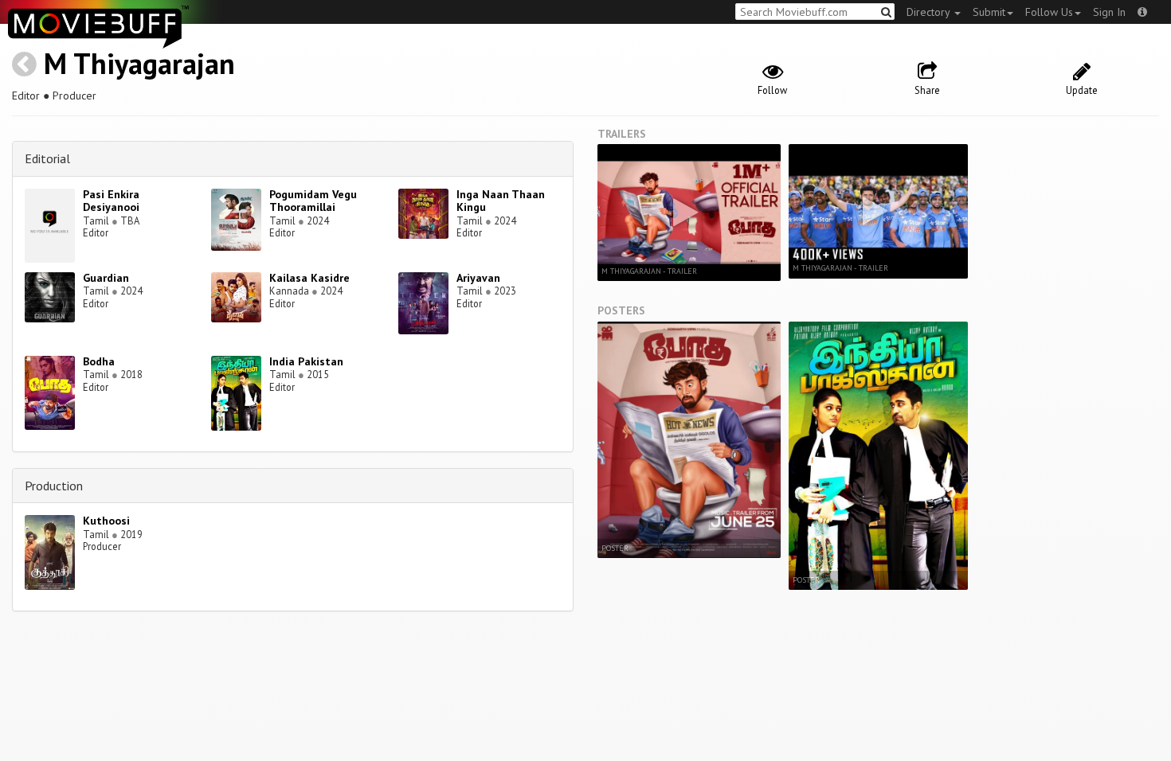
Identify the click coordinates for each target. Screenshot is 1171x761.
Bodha (99, 361)
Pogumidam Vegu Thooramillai (313, 201)
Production (54, 486)
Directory (930, 12)
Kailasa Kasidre (309, 278)
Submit (989, 12)
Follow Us (1049, 12)
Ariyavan (478, 278)
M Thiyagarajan (139, 63)
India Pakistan (306, 361)
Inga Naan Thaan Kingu (500, 201)
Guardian (106, 278)
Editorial (47, 158)
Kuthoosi (106, 520)
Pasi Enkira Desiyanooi (111, 201)
